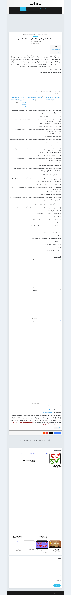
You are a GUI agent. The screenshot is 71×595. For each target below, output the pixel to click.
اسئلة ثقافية (57, 427)
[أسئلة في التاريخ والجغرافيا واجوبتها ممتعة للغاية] (29, 456)
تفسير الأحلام (35, 8)
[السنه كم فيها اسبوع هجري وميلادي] (29, 543)
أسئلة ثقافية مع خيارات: (55, 49)
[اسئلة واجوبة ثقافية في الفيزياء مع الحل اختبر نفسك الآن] (16, 543)
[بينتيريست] (47, 433)
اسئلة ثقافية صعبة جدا (47, 412)
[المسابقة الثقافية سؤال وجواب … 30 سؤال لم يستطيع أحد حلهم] (16, 494)
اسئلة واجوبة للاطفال (48, 409)
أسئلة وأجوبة (23, 8)
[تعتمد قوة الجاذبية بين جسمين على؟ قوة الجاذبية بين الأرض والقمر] (23, 101)
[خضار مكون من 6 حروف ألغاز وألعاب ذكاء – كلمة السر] (55, 458)
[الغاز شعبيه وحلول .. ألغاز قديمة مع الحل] (40, 98)
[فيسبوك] (52, 442)
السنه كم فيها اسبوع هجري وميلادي (29, 547)
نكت (45, 8)
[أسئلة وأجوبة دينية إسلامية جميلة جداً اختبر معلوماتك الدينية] (55, 544)
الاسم (60, 575)
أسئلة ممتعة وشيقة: (56, 51)
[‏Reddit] (44, 433)
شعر (31, 8)
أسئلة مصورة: (57, 52)
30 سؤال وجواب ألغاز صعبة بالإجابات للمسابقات (43, 537)
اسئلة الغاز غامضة (48, 406)
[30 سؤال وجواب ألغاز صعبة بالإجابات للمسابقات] (42, 494)
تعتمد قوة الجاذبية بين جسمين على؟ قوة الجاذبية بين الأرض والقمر (15, 99)
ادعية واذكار (41, 8)
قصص (28, 8)
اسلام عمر (37, 43)
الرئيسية (48, 8)
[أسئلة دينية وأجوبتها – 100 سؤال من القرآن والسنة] (58, 98)
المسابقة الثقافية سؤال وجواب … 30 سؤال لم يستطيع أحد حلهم (16, 537)
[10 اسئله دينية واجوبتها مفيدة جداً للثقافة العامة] (42, 544)
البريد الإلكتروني (58, 580)
